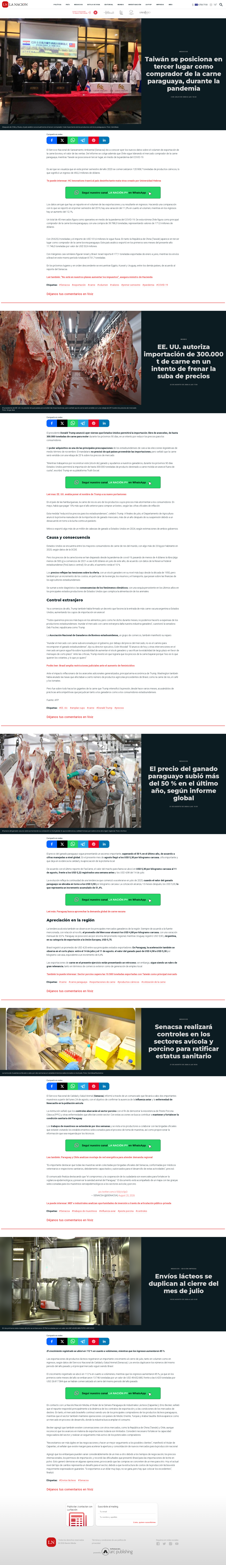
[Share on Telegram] (83, 140)
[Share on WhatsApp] (72, 140)
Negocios (183, 51)
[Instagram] (170, 1544)
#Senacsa (64, 285)
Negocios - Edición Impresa (183, 1269)
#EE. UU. (63, 707)
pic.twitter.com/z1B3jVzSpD (113, 1191)
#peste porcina (126, 1211)
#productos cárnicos (128, 982)
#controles (141, 1211)
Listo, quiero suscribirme (144, 1522)
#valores (114, 285)
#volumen (102, 285)
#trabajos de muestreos (84, 1211)
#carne (91, 285)
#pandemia (148, 285)
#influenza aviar (107, 1211)
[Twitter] (164, 1544)
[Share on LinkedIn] (104, 140)
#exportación (79, 285)
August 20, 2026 (126, 1195)
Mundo (184, 339)
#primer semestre (130, 285)
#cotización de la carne (153, 982)
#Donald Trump (104, 707)
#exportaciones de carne (102, 982)
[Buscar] (221, 5)
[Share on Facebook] (52, 140)
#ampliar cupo (77, 707)
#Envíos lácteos (67, 1480)
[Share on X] (62, 140)
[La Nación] (15, 4)
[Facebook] (158, 1544)
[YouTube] (177, 1544)
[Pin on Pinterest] (93, 140)
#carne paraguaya (78, 982)
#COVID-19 (162, 285)
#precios (119, 707)
